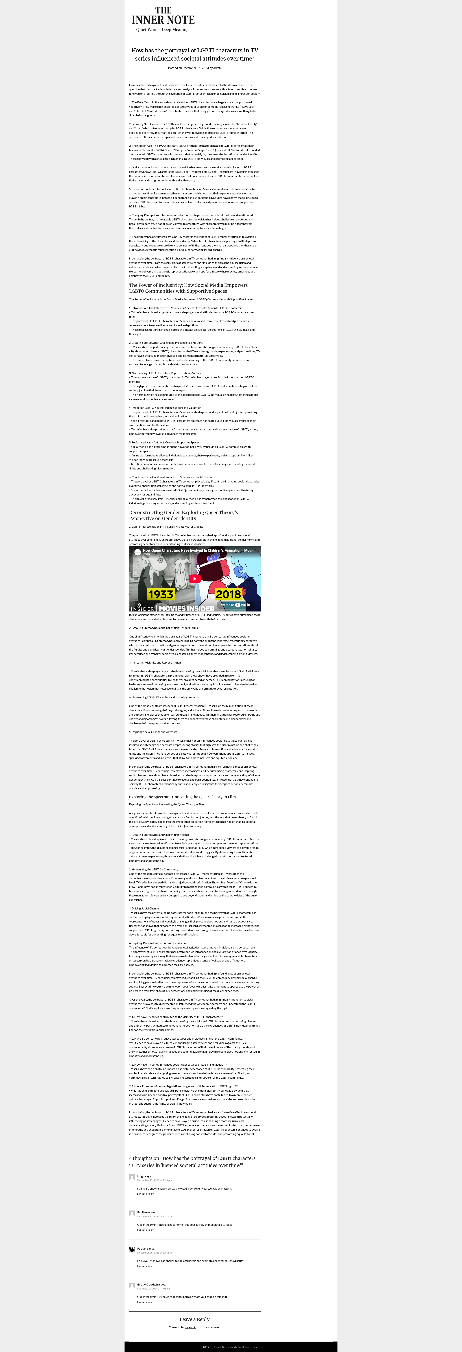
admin (217, 68)
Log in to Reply (145, 1193)
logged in (190, 1327)
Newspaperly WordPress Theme (240, 1346)
